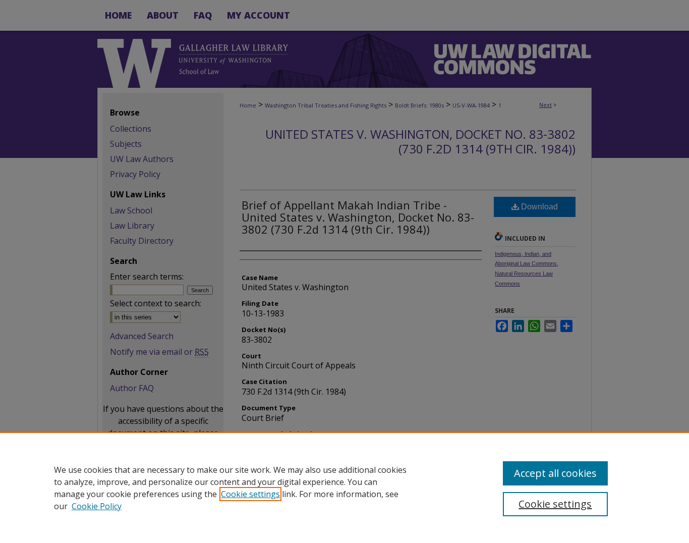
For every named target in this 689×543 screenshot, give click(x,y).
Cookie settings (250, 494)
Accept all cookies (555, 473)
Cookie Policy (97, 506)
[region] (344, 487)
